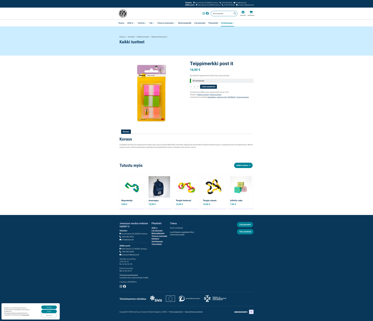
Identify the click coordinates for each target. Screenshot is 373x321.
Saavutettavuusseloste (194, 312)
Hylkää (49, 311)
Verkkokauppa (226, 23)
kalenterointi (222, 97)
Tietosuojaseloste (176, 312)
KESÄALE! (231, 97)
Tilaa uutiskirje (245, 232)
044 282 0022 (227, 3)
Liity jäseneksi (199, 23)
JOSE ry (130, 23)
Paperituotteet (215, 95)
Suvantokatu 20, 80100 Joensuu (206, 3)
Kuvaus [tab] (126, 132)
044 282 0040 (229, 5)
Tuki (151, 23)
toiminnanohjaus (242, 97)
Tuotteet (131, 37)
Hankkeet (155, 239)
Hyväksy (49, 307)
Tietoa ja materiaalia (165, 23)
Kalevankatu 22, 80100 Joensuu (209, 5)
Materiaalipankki (184, 23)
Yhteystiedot (213, 23)
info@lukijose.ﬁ (241, 3)
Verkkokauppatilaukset (128, 275)
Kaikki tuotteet (143, 37)
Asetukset (49, 315)
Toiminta (141, 23)
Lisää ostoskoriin (208, 87)
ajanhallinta (211, 97)
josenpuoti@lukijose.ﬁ (246, 5)
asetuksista (25, 315)
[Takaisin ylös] (251, 312)
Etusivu (121, 23)
